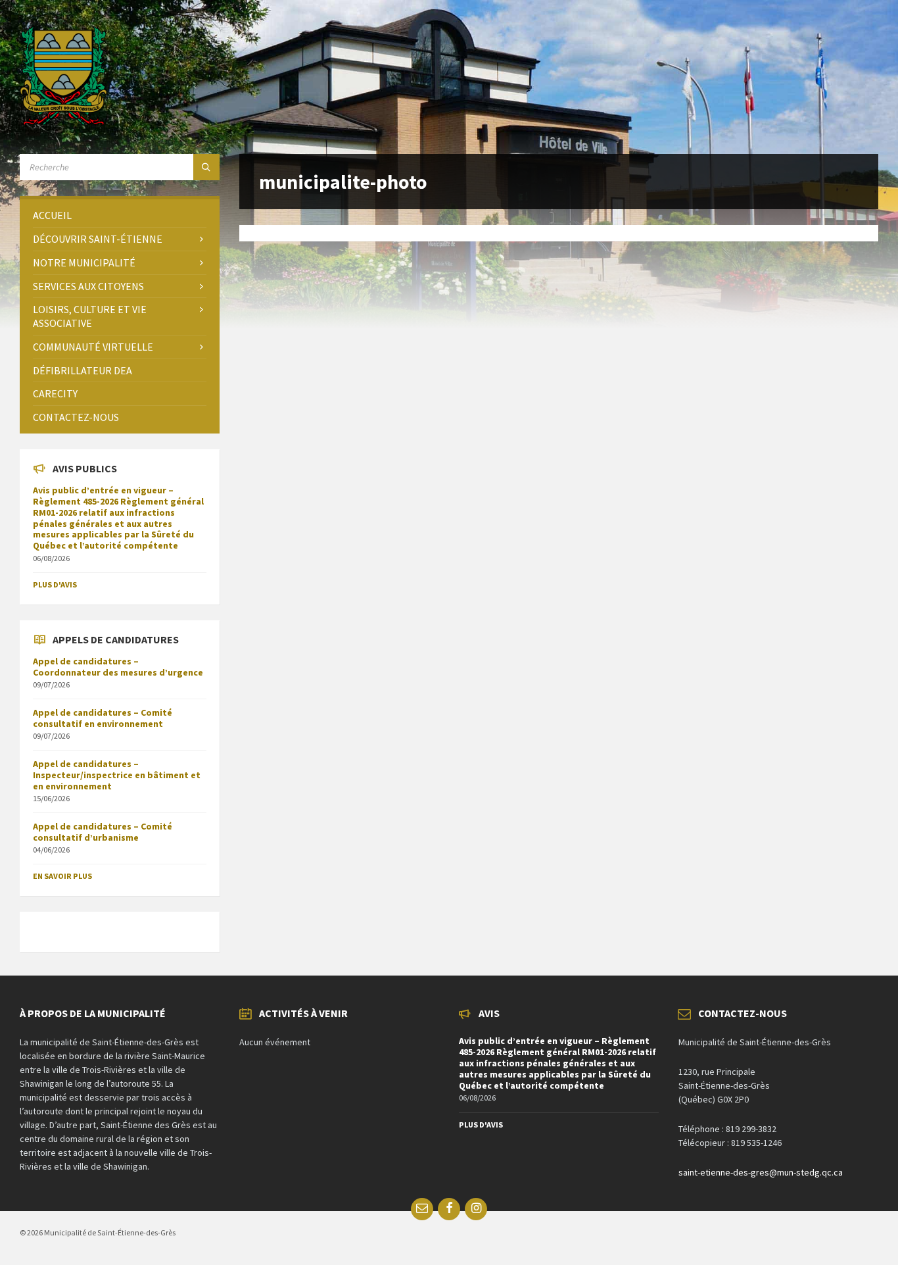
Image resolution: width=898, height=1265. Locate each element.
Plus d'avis (55, 584)
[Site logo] (63, 121)
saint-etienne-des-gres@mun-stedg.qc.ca (760, 1172)
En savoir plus (62, 876)
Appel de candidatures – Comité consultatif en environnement (102, 718)
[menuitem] (119, 215)
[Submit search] (206, 167)
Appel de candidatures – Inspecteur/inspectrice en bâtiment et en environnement (117, 775)
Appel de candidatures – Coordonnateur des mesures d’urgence (118, 666)
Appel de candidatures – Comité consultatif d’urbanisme (102, 831)
